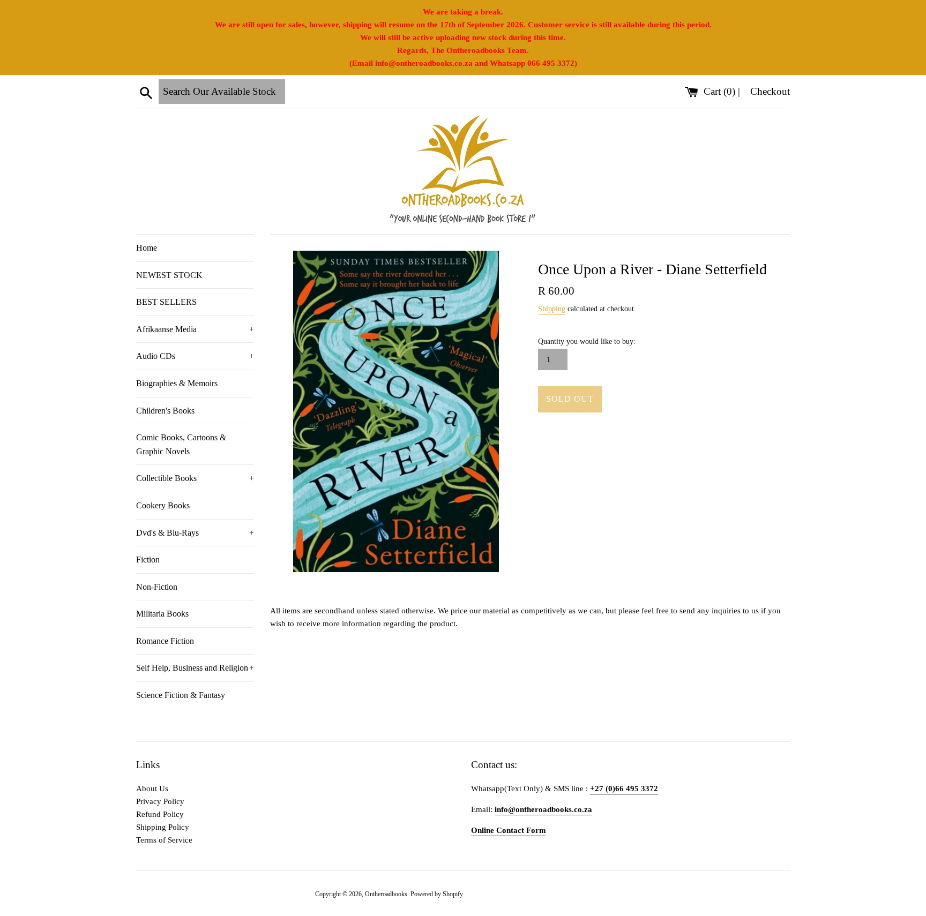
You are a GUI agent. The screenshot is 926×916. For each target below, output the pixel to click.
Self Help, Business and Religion (195, 667)
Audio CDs (195, 356)
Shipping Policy (162, 827)
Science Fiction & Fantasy (180, 695)
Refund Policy (160, 814)
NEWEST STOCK (169, 275)
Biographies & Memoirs (177, 383)
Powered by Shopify (436, 894)
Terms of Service (164, 840)
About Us (152, 788)
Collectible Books (195, 478)
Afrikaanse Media (195, 329)
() (721, 91)
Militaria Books (162, 613)
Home (146, 247)
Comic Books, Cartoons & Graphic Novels (181, 444)
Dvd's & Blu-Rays (195, 532)
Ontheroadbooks (386, 894)
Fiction (148, 559)
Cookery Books (163, 505)
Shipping (551, 309)
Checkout (770, 91)
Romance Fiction (165, 640)
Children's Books (165, 410)
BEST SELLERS (166, 301)
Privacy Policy (160, 801)
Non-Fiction (156, 586)
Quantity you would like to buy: (587, 341)
